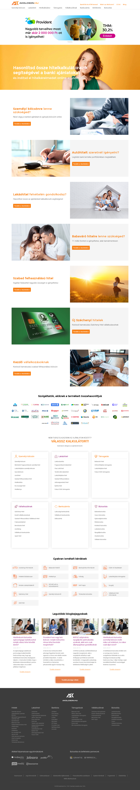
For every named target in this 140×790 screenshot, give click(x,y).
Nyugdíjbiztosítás (100, 532)
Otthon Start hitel (36, 717)
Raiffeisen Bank (56, 727)
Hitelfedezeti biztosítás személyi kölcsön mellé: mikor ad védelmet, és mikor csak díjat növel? (114, 641)
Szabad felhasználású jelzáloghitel (38, 726)
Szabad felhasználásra (62, 479)
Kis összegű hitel (20, 486)
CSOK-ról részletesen (115, 568)
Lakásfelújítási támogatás (117, 576)
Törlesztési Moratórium (18, 742)
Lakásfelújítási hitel (61, 475)
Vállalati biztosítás (100, 539)
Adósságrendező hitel (61, 482)
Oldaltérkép (122, 776)
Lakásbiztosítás (100, 529)
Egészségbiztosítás (101, 518)
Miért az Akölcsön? (107, 4)
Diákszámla (58, 518)
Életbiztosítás (99, 522)
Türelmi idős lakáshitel (62, 472)
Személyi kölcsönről (55, 594)
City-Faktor (55, 715)
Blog (124, 4)
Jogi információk (31, 776)
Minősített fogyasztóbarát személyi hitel (27, 465)
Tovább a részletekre (22, 124)
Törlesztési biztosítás (85, 594)
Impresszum (18, 776)
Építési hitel (58, 486)
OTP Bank (54, 723)
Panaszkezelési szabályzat (81, 776)
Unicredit (54, 729)
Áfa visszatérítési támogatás (79, 725)
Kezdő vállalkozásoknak (22, 515)
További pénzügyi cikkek (70, 680)
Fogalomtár (111, 776)
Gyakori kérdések (98, 776)
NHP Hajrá (82, 585)
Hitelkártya (18, 489)
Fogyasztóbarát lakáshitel (63, 465)
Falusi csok (75, 723)
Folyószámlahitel (20, 522)
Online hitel (15, 740)
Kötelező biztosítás (101, 525)
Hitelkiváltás (18, 482)
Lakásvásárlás (59, 461)
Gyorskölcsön (19, 472)
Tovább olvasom (25, 672)
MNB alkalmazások (70, 779)
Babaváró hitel (99, 461)
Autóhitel (17, 475)
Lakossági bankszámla (62, 512)
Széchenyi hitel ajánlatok (98, 711)
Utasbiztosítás (99, 536)
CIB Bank (54, 711)
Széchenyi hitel (23, 594)
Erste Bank (54, 719)
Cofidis (53, 717)
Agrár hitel (18, 536)
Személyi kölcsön (20, 461)
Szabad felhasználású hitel (23, 479)
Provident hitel (56, 725)
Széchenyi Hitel (19, 512)
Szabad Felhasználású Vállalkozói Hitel (27, 518)
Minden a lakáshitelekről (26, 585)
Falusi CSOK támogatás (62, 489)
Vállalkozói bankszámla (22, 532)
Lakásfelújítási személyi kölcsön (25, 468)
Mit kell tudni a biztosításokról (53, 585)
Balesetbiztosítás (100, 512)
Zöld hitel (21, 603)
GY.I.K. (118, 4)
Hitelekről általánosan (26, 576)
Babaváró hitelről (54, 568)
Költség (81, 576)
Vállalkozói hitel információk (114, 594)
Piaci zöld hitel (59, 468)
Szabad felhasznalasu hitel (19, 724)
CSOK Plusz (75, 717)
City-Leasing (55, 713)
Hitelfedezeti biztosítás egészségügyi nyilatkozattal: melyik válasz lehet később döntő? (24, 641)
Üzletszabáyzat (45, 776)
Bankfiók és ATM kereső (89, 4)
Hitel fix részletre (16, 738)
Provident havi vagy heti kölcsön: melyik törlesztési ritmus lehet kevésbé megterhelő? (53, 641)
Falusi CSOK (35, 734)
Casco (113, 721)
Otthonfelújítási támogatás (103, 465)
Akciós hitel (15, 734)
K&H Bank (54, 721)
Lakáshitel (34, 711)
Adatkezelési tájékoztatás (61, 776)
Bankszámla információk (86, 568)
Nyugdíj (111, 585)
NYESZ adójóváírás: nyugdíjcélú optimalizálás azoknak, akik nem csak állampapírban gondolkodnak (85, 641)
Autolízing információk (26, 568)
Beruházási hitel (20, 525)
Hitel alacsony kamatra (18, 736)
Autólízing (18, 529)
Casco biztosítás (100, 515)
